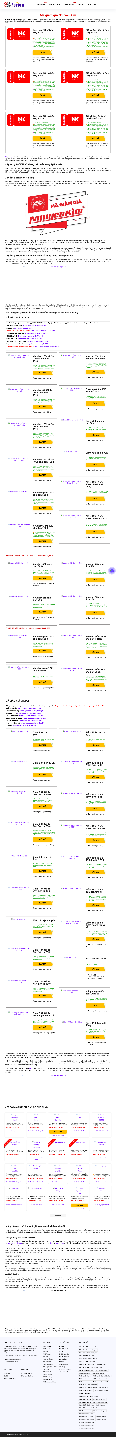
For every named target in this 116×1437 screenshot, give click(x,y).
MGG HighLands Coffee (50, 1366)
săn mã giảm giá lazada (100, 1402)
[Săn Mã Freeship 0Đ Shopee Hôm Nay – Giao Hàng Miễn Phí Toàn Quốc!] (101, 1144)
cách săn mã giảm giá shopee (88, 1358)
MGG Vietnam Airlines (49, 1382)
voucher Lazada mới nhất (86, 1419)
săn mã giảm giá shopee (86, 1405)
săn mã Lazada (100, 1405)
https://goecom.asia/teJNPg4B (24, 725)
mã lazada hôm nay (85, 1393)
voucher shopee (101, 1419)
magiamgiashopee (84, 1373)
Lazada (88, 4)
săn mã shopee (83, 1408)
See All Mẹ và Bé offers (58, 1135)
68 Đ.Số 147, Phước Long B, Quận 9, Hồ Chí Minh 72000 (22, 1355)
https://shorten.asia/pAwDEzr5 (36, 333)
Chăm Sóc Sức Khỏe (64, 1349)
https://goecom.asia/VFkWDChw (31, 716)
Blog (94, 4)
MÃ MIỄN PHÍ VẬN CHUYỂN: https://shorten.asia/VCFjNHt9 (29, 556)
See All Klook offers (80, 1158)
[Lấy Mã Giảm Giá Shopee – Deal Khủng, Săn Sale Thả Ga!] (58, 1168)
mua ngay (58, 1132)
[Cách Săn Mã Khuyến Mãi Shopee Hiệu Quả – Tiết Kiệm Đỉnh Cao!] (14, 1117)
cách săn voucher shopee (87, 1361)
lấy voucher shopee (101, 1370)
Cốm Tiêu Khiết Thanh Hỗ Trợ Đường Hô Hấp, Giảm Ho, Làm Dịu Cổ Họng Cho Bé (79, 1175)
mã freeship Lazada (98, 1373)
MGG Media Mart (48, 1364)
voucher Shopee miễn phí (86, 1425)
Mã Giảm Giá (41, 4)
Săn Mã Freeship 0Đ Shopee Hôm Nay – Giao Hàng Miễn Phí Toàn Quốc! (101, 1152)
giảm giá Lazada (101, 1364)
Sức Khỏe (61, 1361)
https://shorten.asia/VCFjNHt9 (43, 331)
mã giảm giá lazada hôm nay (101, 1379)
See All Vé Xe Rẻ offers (58, 1158)
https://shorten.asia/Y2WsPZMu (30, 339)
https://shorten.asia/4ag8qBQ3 (36, 344)
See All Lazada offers (101, 1181)
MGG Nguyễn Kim (48, 1359)
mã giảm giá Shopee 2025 (100, 1382)
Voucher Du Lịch (54, 4)
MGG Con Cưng (47, 1377)
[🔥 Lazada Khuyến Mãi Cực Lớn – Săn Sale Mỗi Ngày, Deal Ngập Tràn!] (101, 1168)
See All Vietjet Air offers (14, 1158)
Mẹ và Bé (61, 1346)
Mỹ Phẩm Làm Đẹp (64, 1354)
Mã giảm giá (9, 157)
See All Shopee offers (14, 1130)
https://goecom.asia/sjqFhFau (29, 708)
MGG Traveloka (47, 1374)
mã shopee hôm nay (85, 1399)
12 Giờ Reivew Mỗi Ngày (11, 1361)
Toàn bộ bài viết (63, 1372)
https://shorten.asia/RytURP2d (26, 328)
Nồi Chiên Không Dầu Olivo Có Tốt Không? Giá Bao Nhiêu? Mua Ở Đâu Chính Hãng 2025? (36, 1124)
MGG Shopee (47, 1346)
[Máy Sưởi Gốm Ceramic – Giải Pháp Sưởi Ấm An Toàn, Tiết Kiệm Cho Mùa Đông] (101, 1190)
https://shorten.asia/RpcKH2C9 (47, 346)
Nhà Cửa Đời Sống (64, 1356)
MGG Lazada (46, 1349)
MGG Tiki (45, 1351)
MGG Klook (46, 1369)
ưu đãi (31, 1068)
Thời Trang (62, 1366)
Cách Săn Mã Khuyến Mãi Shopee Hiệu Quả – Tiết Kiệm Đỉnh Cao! (14, 1124)
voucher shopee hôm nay (86, 1422)
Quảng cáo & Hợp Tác (10, 1378)
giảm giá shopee (84, 1367)
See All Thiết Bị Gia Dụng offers (36, 1130)
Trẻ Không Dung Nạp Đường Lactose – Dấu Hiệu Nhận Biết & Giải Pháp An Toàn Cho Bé (58, 1124)
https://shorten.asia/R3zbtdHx (30, 720)
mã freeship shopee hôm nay (101, 1376)
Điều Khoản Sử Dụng (27, 1376)
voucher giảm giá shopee (86, 1416)
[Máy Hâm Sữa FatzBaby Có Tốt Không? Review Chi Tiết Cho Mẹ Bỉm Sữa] (79, 1117)
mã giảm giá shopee (85, 1382)
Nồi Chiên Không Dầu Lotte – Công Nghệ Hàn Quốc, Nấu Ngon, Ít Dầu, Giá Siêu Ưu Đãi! (101, 1124)
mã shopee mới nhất (99, 1399)
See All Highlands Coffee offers (36, 1181)
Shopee (80, 4)
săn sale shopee (95, 1408)
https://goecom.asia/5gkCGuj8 (31, 711)
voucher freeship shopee (86, 1413)
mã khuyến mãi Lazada (86, 1390)
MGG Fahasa (46, 1354)
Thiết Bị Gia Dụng (63, 1364)
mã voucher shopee (85, 1402)
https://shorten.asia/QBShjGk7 (34, 325)
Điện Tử (61, 1351)
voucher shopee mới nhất (86, 1428)
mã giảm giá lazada (85, 1379)
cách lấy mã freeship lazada (87, 1347)
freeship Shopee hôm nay (86, 1364)
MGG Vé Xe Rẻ (47, 1372)
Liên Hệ (6, 1376)
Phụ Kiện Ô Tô (63, 1359)
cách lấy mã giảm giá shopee (88, 1353)
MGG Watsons (47, 1361)
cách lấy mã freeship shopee (88, 1350)
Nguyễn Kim (59, 1243)
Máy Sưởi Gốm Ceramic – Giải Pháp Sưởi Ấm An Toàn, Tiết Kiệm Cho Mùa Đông (101, 1198)
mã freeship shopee (85, 1376)
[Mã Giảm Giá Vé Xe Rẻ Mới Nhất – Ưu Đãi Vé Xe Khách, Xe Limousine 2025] (58, 1144)
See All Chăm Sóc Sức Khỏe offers (36, 1158)
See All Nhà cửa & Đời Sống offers (102, 1205)
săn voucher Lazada (85, 1411)
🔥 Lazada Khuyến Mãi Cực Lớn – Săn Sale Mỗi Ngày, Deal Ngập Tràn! (101, 1175)
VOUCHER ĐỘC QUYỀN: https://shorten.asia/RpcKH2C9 (28, 628)
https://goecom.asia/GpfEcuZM (32, 723)
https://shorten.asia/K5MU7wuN (30, 336)
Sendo (52, 1243)
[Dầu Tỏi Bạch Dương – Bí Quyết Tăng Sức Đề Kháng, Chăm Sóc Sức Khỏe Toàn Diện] (58, 1190)
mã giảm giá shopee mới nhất (88, 1387)
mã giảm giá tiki (103, 1387)
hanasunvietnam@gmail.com (13, 1359)
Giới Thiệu (7, 1373)
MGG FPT (46, 1356)
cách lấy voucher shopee (86, 1355)
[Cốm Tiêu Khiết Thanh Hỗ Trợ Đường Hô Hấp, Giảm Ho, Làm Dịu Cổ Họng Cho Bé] (79, 1168)
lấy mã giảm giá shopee (86, 1370)
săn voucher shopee (99, 1411)
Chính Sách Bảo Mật (27, 1373)
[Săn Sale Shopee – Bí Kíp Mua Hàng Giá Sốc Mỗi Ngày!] (36, 1190)
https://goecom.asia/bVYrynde (34, 718)
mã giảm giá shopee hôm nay (88, 1384)
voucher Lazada (101, 1416)
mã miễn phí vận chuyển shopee (88, 1396)
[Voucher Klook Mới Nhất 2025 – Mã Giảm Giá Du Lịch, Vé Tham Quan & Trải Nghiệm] (79, 1144)
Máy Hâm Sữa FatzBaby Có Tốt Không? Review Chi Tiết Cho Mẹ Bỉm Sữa (79, 1124)
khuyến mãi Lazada (96, 1367)
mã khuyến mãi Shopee (101, 1390)
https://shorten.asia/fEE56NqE (38, 341)
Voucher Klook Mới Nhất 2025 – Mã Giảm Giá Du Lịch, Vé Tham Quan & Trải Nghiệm (79, 1152)
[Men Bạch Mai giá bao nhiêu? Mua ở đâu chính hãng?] (79, 1190)
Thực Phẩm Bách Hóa (65, 1369)
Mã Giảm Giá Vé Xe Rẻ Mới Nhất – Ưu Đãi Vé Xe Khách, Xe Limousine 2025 (57, 1152)
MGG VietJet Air (47, 1379)
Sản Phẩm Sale (69, 4)
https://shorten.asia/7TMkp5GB (29, 713)
